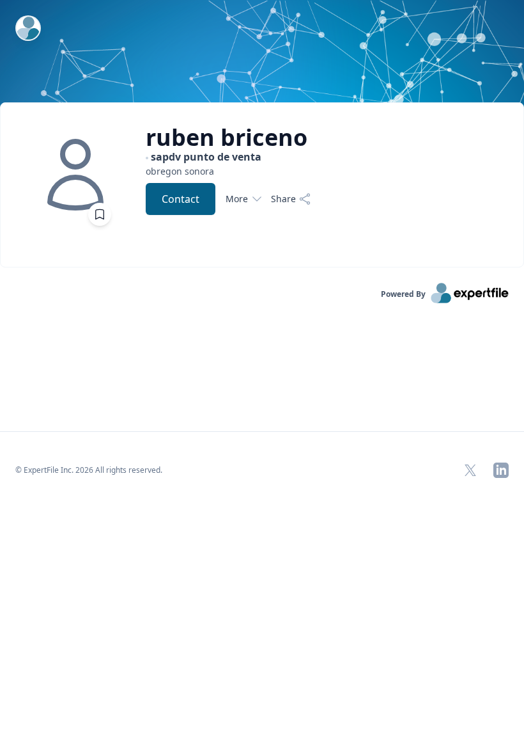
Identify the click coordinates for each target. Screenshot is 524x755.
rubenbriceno (226, 137)
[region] (228, 171)
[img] (75, 174)
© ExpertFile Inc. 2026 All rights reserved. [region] (88, 470)
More (237, 199)
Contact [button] (180, 199)
